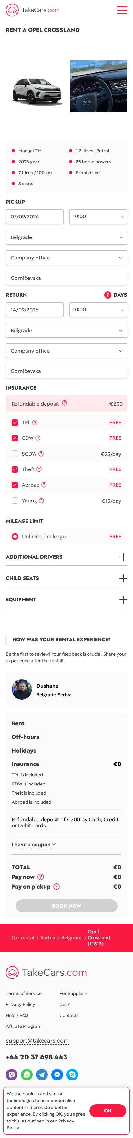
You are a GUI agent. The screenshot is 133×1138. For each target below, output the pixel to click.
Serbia (65, 695)
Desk (64, 1004)
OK (108, 1110)
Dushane (47, 685)
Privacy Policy (20, 1004)
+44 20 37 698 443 (36, 1057)
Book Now (66, 905)
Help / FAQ (17, 1015)
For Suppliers (73, 993)
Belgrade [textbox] (21, 237)
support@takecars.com (37, 1041)
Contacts (69, 1015)
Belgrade (46, 695)
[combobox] (94, 216)
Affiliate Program (24, 1026)
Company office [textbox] (30, 257)
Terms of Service (24, 993)
